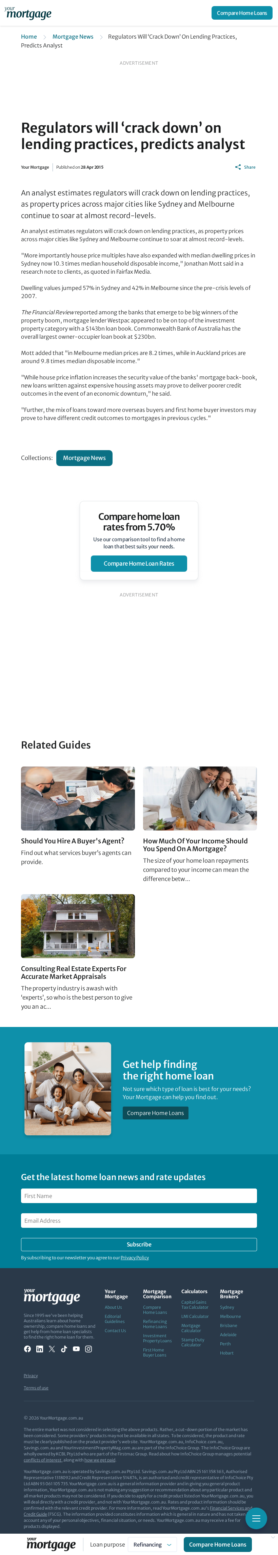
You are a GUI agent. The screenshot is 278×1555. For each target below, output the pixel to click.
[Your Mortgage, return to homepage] (29, 12)
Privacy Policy (135, 1258)
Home (29, 36)
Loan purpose (107, 1544)
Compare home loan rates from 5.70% (139, 521)
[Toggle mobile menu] (256, 1518)
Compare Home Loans (242, 13)
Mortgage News (73, 36)
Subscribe (139, 1244)
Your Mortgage (35, 167)
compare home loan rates (139, 563)
